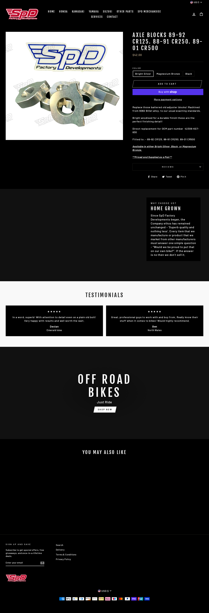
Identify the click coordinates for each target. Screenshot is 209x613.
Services (97, 16)
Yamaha (94, 11)
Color (137, 68)
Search (59, 545)
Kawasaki (78, 11)
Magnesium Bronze (168, 73)
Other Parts (125, 11)
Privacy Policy (63, 559)
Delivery (60, 549)
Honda (63, 11)
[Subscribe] (42, 563)
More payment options (168, 99)
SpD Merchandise (149, 11)
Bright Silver (143, 73)
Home (51, 11)
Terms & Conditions (66, 554)
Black (188, 73)
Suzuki (107, 11)
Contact (112, 16)
